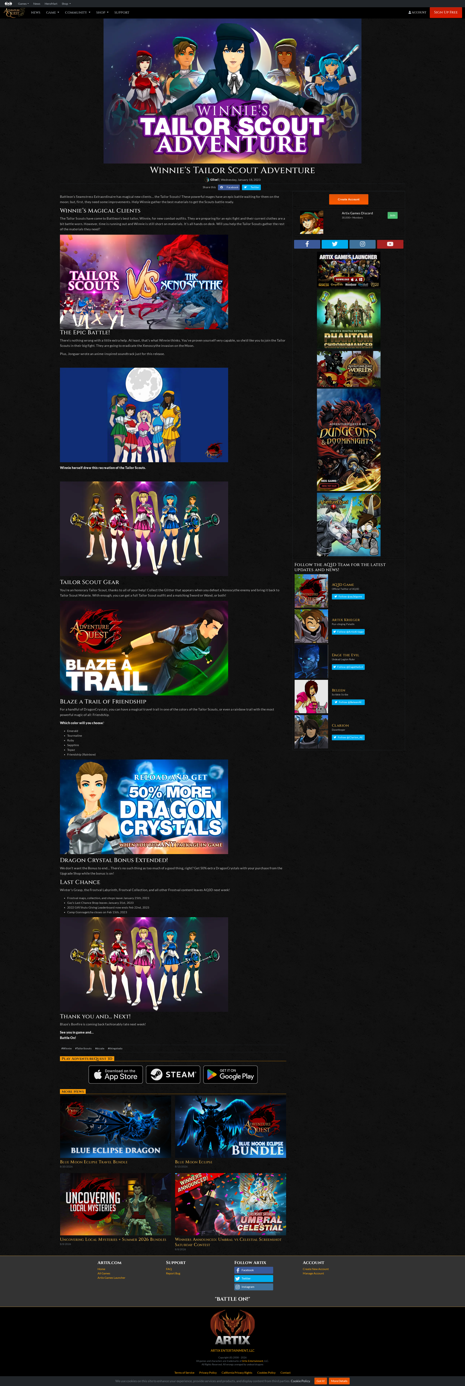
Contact (285, 1372)
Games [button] (22, 3)
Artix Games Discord (357, 213)
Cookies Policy (266, 1372)
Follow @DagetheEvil (350, 666)
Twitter (255, 187)
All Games (104, 1273)
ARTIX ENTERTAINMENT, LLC (232, 1350)
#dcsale (99, 1048)
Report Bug (173, 1273)
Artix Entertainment (252, 1361)
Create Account (349, 199)
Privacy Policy (208, 1372)
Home (101, 1269)
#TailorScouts (83, 1048)
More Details (339, 1381)
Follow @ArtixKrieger (350, 631)
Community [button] (76, 13)
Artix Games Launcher (111, 1277)
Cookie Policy (300, 1381)
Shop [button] (65, 3)
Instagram (248, 1286)
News (35, 13)
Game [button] (51, 13)
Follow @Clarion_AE (350, 737)
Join (392, 215)
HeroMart (51, 3)
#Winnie (66, 1048)
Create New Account (316, 1269)
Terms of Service (184, 1372)
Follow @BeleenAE (350, 702)
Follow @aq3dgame (350, 596)
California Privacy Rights (237, 1372)
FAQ (169, 1269)
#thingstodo (115, 1048)
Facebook (232, 187)
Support (121, 13)
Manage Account (313, 1273)
